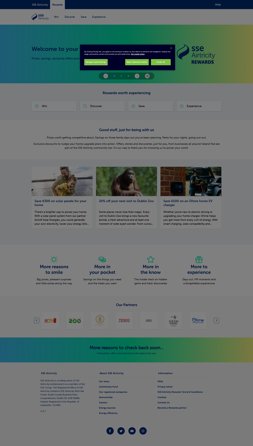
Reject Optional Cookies (137, 62)
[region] (127, 57)
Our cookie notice (138, 54)
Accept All (161, 62)
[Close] (171, 48)
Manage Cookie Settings (96, 62)
